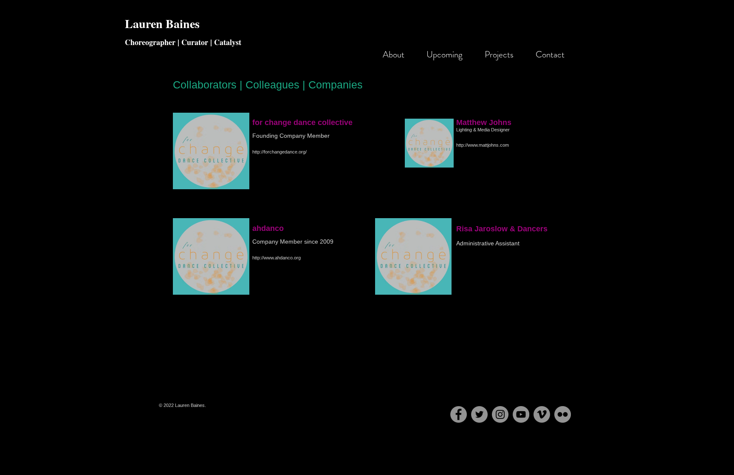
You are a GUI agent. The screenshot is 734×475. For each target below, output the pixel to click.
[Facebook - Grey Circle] (458, 414)
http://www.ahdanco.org (276, 257)
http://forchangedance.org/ (279, 151)
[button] (495, 54)
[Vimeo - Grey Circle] (542, 414)
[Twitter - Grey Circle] (479, 414)
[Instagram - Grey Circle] (500, 414)
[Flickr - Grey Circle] (562, 414)
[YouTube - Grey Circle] (521, 414)
